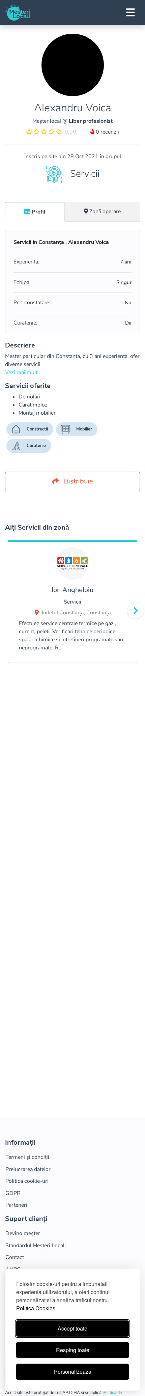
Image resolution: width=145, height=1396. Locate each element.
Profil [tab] (38, 212)
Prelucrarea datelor (28, 1169)
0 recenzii (106, 132)
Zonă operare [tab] (105, 211)
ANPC (13, 1269)
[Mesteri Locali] (17, 12)
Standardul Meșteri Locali (35, 1245)
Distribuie (77, 481)
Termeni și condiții (27, 1157)
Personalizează (72, 1371)
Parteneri (16, 1205)
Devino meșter (22, 1233)
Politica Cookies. (36, 1308)
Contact (14, 1257)
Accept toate (72, 1328)
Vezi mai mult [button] (21, 372)
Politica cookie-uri (27, 1181)
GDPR (13, 1193)
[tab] (35, 211)
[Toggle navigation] (130, 12)
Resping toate (72, 1350)
